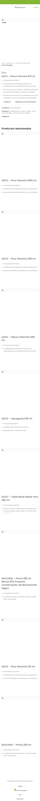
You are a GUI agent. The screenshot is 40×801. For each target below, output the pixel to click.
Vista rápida (4, 772)
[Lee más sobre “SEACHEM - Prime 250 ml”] (4, 767)
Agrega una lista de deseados (4, 762)
